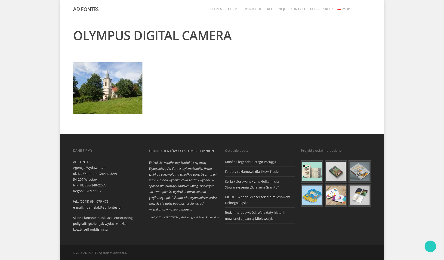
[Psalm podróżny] (359, 195)
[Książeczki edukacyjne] (312, 195)
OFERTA (216, 9)
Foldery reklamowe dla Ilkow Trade (252, 171)
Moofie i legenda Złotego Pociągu (250, 162)
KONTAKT (297, 9)
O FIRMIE (233, 9)
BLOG (314, 9)
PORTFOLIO (253, 9)
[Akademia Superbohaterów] (336, 171)
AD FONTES (86, 9)
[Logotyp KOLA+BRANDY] (336, 195)
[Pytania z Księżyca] (359, 171)
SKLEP (328, 9)
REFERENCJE (276, 9)
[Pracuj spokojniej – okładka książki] (312, 171)
